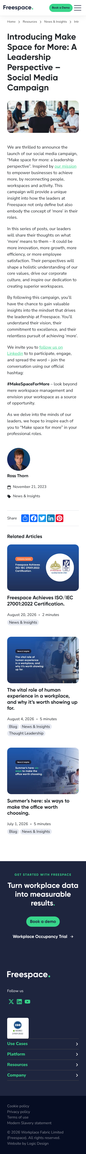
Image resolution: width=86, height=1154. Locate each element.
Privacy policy (18, 1111)
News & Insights (26, 496)
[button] (78, 7)
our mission (66, 166)
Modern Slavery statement (29, 1123)
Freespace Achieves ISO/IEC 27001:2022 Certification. (40, 601)
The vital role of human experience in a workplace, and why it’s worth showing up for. (42, 699)
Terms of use (17, 1117)
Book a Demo (61, 8)
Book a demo (43, 921)
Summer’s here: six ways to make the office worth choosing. (38, 807)
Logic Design (38, 1143)
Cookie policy (18, 1106)
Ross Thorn (17, 475)
